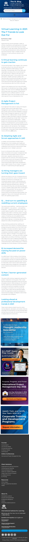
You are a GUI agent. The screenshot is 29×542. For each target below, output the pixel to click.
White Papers (4, 482)
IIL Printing (4, 476)
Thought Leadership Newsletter (9, 483)
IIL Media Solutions (6, 475)
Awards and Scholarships (7, 497)
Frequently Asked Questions (8, 502)
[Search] (23, 10)
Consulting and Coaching (7, 468)
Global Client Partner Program (8, 473)
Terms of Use (13, 540)
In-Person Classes (5, 450)
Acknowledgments (22, 540)
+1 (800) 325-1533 (5, 515)
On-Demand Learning (6, 448)
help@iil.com (4, 521)
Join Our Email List (17, 7)
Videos (3, 485)
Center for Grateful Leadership (8, 471)
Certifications (4, 451)
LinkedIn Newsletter (8, 7)
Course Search (5, 444)
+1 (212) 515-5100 (5, 524)
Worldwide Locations (6, 496)
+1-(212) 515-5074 (5, 527)
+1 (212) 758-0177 (5, 514)
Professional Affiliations (7, 499)
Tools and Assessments (7, 470)
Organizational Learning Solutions (9, 466)
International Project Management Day (11, 456)
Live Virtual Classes (6, 446)
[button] (14, 15)
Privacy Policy (5, 540)
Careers (3, 501)
